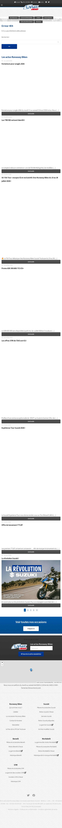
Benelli (16, 738)
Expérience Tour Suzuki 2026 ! (13, 428)
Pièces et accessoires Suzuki (46, 707)
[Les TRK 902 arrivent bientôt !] (31, 123)
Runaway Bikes (15, 704)
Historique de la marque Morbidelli (45, 755)
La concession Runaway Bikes (26, 17)
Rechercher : (6, 37)
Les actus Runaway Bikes (41, 644)
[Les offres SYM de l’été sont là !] (31, 344)
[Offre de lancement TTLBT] (31, 528)
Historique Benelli (15, 755)
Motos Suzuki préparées (46, 720)
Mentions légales (13, 809)
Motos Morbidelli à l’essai (46, 751)
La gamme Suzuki (45, 725)
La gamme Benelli (15, 751)
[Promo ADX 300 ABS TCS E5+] (31, 271)
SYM (15, 765)
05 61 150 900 (26, 2)
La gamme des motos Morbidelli (45, 742)
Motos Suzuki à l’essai (46, 712)
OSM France (59, 682)
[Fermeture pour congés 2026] (31, 67)
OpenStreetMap (47, 682)
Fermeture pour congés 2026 (13, 64)
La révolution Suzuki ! (10, 558)
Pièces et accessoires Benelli (15, 742)
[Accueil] (31, 11)
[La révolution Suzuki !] (31, 599)
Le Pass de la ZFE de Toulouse (27, 21)
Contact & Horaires (48, 17)
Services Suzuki (46, 716)
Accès (42, 2)
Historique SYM (16, 781)
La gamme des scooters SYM (14, 773)
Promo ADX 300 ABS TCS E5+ (13, 268)
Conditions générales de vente (47, 809)
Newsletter (38, 21)
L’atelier (38, 17)
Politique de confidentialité (28, 809)
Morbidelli (46, 738)
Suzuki (46, 704)
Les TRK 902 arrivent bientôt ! (13, 120)
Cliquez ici (31, 629)
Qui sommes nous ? (14, 17)
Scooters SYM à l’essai (16, 777)
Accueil (18, 2)
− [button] (2, 665)
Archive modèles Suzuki (46, 729)
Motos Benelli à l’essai (16, 747)
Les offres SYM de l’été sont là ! (14, 340)
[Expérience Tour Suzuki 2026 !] (31, 431)
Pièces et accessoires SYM (15, 768)
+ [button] (2, 662)
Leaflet (37, 682)
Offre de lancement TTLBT (12, 525)
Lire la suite (31, 114)
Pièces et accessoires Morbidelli (46, 747)
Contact (34, 2)
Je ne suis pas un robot (31, 639)
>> (37, 610)
